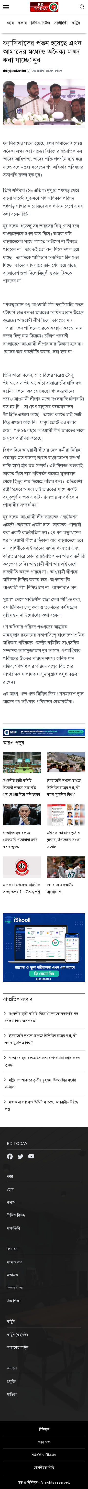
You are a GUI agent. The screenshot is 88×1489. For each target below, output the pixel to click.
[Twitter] (21, 1156)
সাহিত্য (12, 1394)
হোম (10, 23)
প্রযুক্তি (11, 1381)
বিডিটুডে (44, 1429)
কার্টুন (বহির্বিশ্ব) (17, 1334)
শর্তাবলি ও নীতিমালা (44, 1455)
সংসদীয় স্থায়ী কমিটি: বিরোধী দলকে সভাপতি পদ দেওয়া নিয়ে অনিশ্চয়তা (21, 787)
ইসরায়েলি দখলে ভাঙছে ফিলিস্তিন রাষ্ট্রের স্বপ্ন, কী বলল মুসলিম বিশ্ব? (64, 787)
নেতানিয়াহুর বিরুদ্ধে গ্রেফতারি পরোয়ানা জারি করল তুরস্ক (20, 840)
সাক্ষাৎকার (14, 1262)
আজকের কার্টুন (17, 1347)
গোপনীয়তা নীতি (44, 1468)
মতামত (12, 1275)
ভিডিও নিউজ (40, 23)
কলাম (22, 23)
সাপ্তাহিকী (61, 23)
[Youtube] (31, 1156)
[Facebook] (10, 1156)
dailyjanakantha (15, 71)
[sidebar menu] (6, 7)
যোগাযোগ (44, 1442)
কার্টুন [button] (76, 23)
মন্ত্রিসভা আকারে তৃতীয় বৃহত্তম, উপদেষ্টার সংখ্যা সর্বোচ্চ (63, 840)
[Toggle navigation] (82, 7)
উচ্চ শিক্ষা (14, 1300)
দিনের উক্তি (15, 1287)
